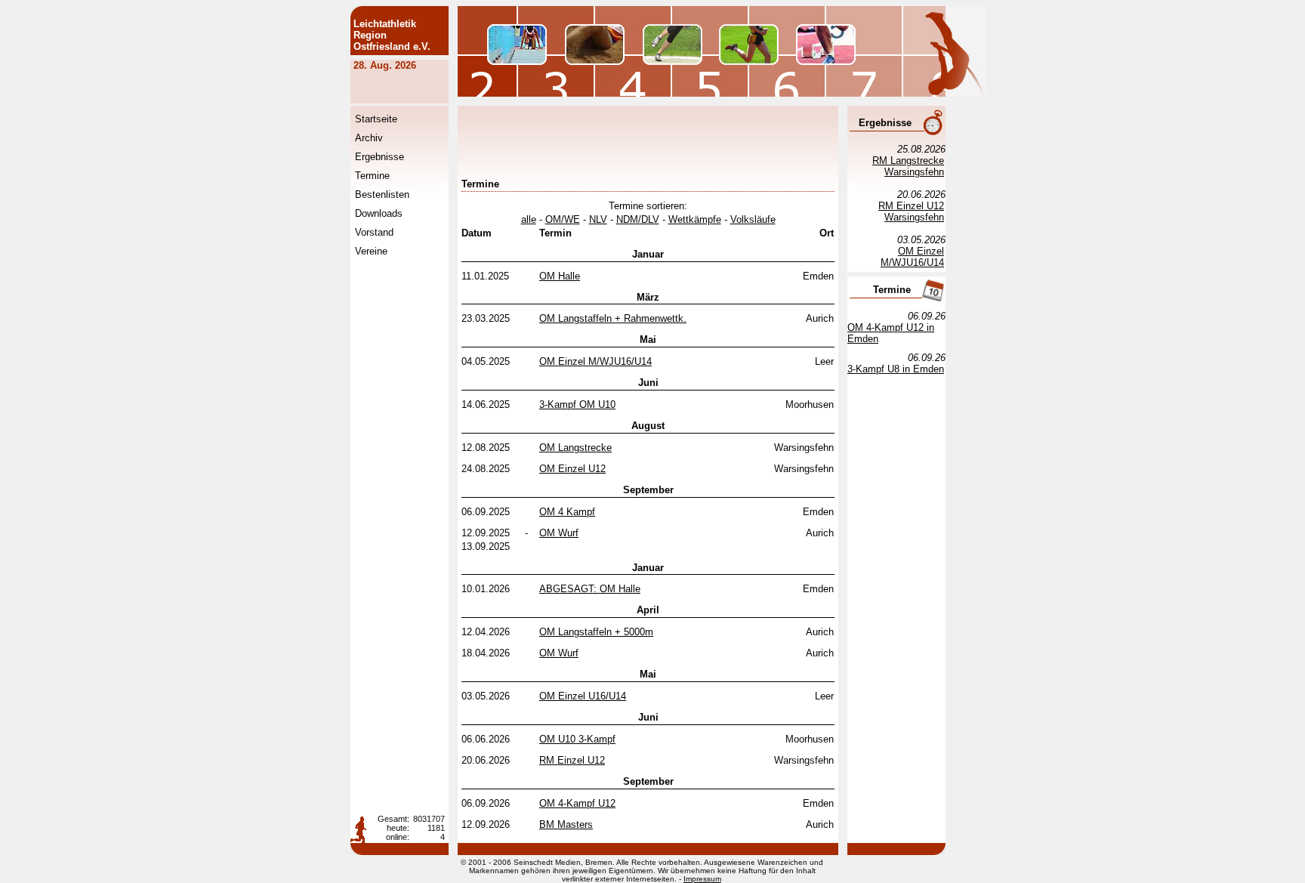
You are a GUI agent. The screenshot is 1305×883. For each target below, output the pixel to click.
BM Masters (566, 824)
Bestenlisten (382, 194)
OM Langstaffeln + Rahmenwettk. (612, 318)
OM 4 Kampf (567, 511)
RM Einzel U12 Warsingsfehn (911, 211)
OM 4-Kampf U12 (577, 803)
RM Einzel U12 (572, 760)
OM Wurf (558, 533)
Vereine (371, 251)
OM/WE (562, 219)
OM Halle (559, 276)
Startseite (376, 119)
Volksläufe (753, 219)
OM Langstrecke (575, 447)
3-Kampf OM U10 (577, 404)
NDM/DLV (637, 219)
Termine (372, 175)
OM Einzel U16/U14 (582, 696)
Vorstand (374, 232)
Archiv (369, 138)
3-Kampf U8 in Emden (895, 369)
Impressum (702, 879)
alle (528, 219)
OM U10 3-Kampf (577, 739)
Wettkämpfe (694, 219)
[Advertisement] (736, 144)
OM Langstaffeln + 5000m (596, 632)
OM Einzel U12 (572, 468)
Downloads (379, 213)
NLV (598, 219)
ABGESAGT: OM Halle (589, 588)
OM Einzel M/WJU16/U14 (595, 361)
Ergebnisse (379, 156)
